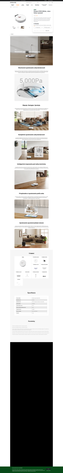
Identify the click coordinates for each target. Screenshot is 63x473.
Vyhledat (38, 2)
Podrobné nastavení (48, 470)
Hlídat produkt (38, 27)
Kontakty (45, 0)
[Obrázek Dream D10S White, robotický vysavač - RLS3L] (20, 18)
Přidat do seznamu (47, 27)
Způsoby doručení (50, 0)
